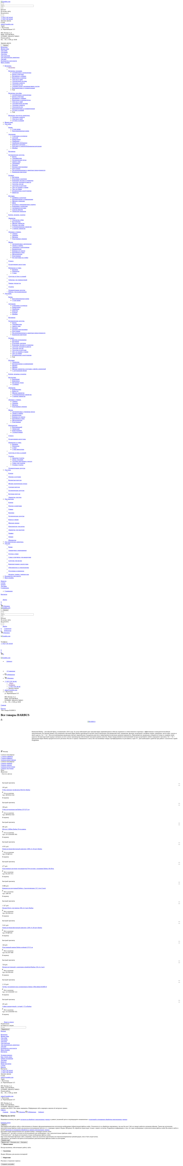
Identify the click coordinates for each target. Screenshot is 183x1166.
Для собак (4, 1038)
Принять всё (5, 1142)
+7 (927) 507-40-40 (7, 17)
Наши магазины (6, 1063)
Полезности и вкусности (9, 1048)
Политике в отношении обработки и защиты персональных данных (27, 1130)
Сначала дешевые (6, 763)
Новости (3, 1062)
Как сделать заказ (6, 1057)
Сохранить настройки (8, 1164)
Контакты (4, 1052)
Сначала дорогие (6, 765)
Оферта (3, 1110)
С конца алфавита (6, 758)
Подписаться (5, 1029)
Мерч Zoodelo (5, 1050)
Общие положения (7, 1058)
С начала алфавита (7, 756)
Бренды (3, 1067)
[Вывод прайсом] (7, 776)
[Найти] (2, 15)
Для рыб (3, 1046)
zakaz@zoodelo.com (7, 24)
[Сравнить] (179, 785)
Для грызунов (5, 1043)
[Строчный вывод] (5, 776)
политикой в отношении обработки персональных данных (108, 1119)
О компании (9, 591)
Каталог (3, 1031)
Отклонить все (15, 1142)
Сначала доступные (7, 768)
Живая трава (5, 1036)
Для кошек (4, 1040)
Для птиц (4, 1041)
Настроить (24, 1142)
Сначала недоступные (8, 767)
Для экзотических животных (10, 1045)
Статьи (3, 1065)
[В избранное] (179, 783)
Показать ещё (6, 1140)
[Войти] (1, 648)
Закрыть (4, 1124)
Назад (11, 683)
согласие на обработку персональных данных (35, 1119)
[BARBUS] (91, 721)
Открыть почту (6, 1122)
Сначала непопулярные (8, 760)
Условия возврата (6, 1055)
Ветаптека (4, 1034)
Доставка (4, 1060)
